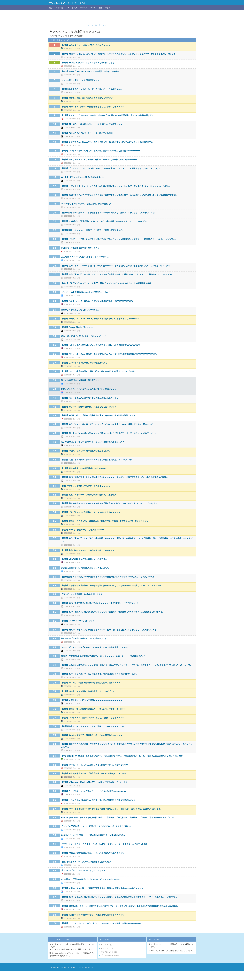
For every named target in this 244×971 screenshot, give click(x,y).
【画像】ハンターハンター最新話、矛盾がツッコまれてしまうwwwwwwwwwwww (97, 300)
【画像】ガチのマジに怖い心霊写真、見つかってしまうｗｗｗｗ (89, 406)
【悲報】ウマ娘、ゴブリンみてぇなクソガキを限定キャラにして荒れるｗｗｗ (94, 764)
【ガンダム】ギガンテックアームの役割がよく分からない (86, 861)
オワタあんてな (57, 2)
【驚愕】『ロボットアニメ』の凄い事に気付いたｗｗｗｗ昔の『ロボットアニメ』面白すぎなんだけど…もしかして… (111, 168)
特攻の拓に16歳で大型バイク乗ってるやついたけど (83, 336)
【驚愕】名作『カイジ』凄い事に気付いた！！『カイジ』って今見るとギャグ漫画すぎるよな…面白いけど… (108, 424)
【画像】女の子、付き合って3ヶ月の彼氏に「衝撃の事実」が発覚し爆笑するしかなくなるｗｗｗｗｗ (104, 520)
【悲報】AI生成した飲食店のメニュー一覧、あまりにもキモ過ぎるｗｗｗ (92, 852)
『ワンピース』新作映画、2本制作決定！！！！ (81, 594)
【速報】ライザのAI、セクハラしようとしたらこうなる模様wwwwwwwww (93, 791)
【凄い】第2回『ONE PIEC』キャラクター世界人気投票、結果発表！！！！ (94, 71)
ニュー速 (59, 7)
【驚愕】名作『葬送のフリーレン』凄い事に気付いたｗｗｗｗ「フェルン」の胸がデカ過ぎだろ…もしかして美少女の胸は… (114, 477)
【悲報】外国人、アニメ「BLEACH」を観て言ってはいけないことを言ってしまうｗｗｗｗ (100, 318)
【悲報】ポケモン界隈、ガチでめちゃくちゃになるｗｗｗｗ (87, 97)
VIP (67, 7)
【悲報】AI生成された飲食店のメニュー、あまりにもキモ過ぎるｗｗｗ (91, 124)
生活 (100, 7)
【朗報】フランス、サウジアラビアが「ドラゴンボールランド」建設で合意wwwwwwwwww (101, 923)
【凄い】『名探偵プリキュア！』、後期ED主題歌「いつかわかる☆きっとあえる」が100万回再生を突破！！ (108, 283)
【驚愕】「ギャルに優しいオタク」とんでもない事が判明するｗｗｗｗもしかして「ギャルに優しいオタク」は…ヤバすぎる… (115, 186)
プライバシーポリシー (110, 955)
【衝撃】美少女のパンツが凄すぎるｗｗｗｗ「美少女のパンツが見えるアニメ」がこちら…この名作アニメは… (109, 433)
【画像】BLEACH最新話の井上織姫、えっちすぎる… (84, 558)
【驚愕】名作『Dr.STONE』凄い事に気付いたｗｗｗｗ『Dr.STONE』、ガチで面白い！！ (100, 603)
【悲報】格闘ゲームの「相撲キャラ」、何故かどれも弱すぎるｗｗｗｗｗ (92, 914)
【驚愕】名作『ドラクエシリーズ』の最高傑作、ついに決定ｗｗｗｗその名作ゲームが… (99, 673)
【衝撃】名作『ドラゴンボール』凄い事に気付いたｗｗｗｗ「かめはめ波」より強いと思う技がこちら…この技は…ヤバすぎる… (116, 265)
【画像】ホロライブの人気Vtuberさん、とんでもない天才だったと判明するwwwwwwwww (100, 344)
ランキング (72, 2)
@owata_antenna (58, 953)
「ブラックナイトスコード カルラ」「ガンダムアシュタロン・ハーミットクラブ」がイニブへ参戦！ (104, 844)
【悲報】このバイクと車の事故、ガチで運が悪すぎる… (85, 362)
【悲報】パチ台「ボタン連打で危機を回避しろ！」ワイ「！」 (88, 691)
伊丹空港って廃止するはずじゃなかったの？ (80, 247)
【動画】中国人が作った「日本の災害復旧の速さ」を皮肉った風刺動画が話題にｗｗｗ (98, 415)
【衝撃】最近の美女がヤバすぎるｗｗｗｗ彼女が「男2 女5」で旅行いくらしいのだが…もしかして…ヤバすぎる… (110, 503)
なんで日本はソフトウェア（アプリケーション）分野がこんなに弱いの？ (92, 441)
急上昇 (82, 2)
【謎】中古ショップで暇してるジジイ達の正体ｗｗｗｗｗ (86, 485)
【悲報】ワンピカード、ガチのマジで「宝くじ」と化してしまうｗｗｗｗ (92, 717)
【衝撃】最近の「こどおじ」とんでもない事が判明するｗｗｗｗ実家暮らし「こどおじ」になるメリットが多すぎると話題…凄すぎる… (119, 53)
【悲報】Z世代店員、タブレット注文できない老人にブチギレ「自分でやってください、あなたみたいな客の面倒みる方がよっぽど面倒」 (120, 905)
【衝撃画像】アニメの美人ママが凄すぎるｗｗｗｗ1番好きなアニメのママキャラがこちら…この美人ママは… (108, 576)
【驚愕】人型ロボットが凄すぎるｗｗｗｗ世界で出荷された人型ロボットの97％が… (97, 459)
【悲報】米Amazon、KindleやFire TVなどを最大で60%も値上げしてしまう (94, 782)
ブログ (81, 967)
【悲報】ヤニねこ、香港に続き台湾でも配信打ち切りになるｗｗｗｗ (90, 682)
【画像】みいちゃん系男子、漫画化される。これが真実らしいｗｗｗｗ (91, 735)
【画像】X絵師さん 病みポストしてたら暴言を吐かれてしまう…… (89, 62)
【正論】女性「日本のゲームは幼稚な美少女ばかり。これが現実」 (89, 494)
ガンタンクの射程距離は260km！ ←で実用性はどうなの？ (86, 292)
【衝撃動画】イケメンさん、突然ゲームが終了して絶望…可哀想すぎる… (92, 230)
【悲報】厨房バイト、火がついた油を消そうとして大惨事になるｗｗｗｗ (92, 106)
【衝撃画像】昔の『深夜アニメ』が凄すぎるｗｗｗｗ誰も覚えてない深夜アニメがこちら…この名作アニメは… (109, 212)
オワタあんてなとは (109, 951)
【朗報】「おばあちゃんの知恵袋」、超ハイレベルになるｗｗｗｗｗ (90, 512)
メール (75, 967)
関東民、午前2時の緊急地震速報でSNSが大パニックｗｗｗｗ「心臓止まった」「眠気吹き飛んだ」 (103, 656)
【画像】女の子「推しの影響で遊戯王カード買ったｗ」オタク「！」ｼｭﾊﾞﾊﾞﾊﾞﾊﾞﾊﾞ (97, 708)
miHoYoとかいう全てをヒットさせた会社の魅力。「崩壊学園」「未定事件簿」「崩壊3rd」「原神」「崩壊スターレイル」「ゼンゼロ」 (119, 817)
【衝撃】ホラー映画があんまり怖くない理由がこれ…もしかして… (89, 397)
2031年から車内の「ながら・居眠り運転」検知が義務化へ (86, 203)
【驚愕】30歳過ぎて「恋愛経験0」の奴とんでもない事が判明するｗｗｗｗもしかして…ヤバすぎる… (105, 221)
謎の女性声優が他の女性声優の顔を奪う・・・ (81, 380)
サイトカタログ (107, 948)
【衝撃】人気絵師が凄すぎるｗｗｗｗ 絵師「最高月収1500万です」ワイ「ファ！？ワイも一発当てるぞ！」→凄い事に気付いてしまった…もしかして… (126, 664)
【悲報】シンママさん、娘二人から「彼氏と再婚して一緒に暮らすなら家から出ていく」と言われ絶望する (107, 141)
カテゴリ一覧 (106, 944)
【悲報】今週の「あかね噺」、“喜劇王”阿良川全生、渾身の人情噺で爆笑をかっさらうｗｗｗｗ (102, 888)
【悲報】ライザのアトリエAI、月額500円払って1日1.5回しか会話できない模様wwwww (99, 159)
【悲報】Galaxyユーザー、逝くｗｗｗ (78, 620)
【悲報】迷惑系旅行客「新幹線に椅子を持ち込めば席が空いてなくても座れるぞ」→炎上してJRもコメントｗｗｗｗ (111, 585)
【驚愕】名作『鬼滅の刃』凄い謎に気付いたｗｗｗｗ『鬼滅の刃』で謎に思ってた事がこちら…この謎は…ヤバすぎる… (112, 611)
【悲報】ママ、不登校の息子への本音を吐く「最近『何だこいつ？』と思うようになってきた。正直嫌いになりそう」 (111, 808)
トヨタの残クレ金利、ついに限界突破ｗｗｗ (80, 80)
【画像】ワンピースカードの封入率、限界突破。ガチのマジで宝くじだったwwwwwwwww (100, 150)
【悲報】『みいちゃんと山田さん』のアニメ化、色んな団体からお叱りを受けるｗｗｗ (98, 799)
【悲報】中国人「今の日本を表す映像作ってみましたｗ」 (86, 450)
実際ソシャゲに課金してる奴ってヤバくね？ (80, 309)
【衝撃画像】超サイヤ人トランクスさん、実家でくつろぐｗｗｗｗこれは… (93, 726)
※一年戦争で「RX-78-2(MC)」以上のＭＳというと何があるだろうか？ (91, 879)
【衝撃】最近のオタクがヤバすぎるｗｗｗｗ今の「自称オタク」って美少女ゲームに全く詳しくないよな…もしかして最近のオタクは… (119, 194)
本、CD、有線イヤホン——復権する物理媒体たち (82, 177)
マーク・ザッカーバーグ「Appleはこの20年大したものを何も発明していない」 (95, 647)
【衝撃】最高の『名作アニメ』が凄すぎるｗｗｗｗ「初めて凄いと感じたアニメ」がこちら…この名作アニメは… (109, 629)
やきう (108, 7)
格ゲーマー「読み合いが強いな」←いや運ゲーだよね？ (85, 638)
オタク (74, 7)
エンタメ (83, 7)
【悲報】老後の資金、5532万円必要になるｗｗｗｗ (83, 468)
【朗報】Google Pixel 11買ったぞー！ (78, 327)
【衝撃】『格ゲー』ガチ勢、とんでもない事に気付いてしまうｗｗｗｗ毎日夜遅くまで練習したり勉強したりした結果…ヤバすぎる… (118, 239)
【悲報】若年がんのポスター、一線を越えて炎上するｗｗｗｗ (88, 550)
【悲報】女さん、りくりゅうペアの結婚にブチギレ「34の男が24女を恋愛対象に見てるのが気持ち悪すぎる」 (108, 115)
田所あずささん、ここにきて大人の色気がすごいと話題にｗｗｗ (89, 389)
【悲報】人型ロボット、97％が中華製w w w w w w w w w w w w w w (91, 700)
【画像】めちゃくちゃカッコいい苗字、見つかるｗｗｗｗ (86, 45)
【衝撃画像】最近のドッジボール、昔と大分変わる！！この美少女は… (91, 89)
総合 (51, 7)
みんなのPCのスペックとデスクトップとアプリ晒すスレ (85, 256)
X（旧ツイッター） (158, 944)
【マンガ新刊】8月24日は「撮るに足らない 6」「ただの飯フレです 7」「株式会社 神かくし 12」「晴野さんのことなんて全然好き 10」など (122, 755)
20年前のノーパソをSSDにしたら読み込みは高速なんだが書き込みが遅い (93, 835)
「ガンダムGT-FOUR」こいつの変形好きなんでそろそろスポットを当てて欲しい (96, 826)
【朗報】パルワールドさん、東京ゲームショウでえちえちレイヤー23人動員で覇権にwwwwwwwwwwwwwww (109, 353)
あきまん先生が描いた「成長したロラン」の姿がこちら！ (86, 567)
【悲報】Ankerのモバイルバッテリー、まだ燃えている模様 (87, 132)
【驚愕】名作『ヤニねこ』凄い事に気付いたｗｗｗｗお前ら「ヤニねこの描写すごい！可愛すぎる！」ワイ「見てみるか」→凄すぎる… (119, 896)
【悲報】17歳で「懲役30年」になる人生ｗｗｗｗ (82, 529)
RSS (152, 950)
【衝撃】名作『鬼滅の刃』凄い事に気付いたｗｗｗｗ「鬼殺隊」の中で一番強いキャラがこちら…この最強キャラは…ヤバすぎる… (117, 274)
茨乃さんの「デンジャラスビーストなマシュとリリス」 (85, 870)
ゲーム (93, 7)
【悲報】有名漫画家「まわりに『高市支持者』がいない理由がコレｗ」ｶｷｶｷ (93, 773)
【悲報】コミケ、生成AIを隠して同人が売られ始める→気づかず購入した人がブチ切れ (98, 371)
